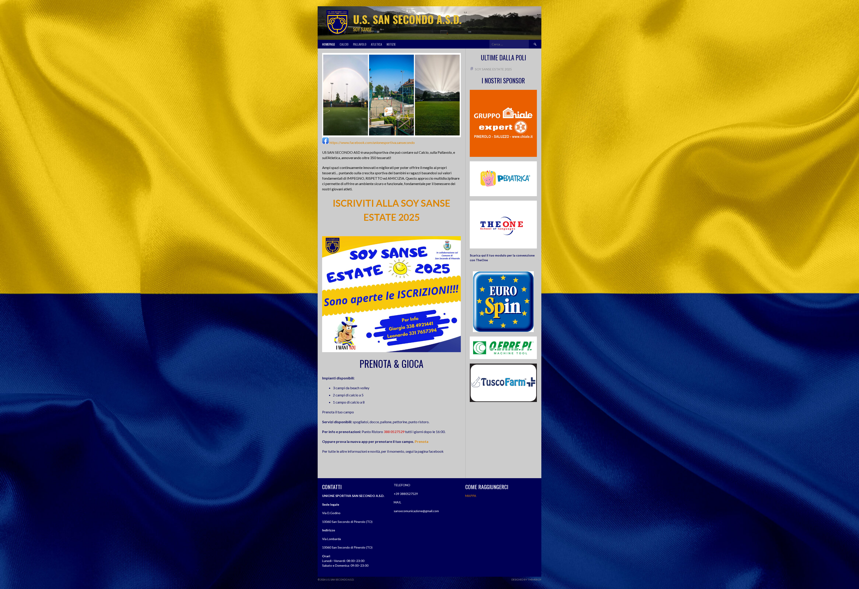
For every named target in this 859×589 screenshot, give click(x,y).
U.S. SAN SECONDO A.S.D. (407, 19)
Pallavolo (359, 44)
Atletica (376, 44)
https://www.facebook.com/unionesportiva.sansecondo (372, 142)
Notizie (391, 44)
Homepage (328, 44)
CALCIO (344, 44)
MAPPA (470, 496)
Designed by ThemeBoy (526, 579)
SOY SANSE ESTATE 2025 (493, 69)
